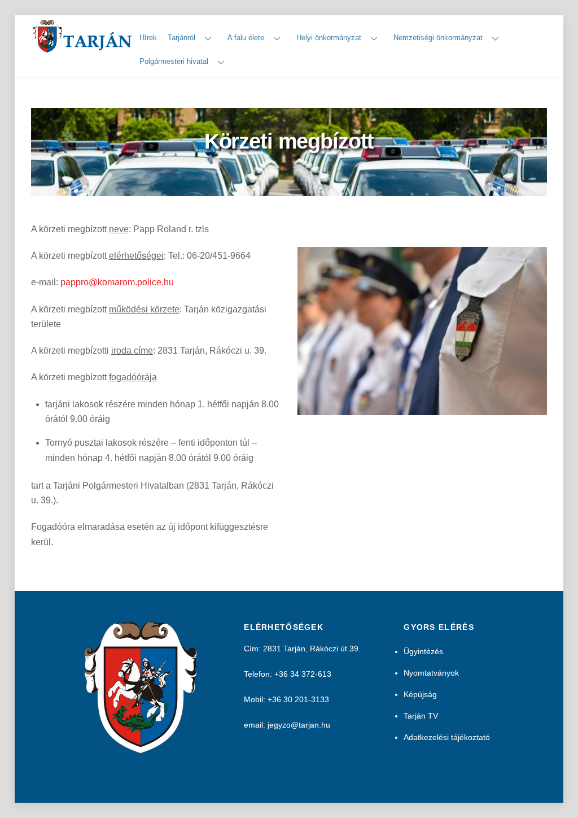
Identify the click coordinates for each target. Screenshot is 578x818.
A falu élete (245, 37)
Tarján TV (421, 715)
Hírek (148, 37)
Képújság (420, 694)
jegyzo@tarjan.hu (299, 724)
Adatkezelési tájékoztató (447, 737)
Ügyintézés (423, 651)
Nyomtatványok (431, 672)
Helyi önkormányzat (328, 37)
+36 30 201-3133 (298, 699)
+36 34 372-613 (302, 673)
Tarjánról (181, 37)
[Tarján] (83, 48)
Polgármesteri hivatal (173, 61)
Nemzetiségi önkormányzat (438, 37)
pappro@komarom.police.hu (117, 282)
